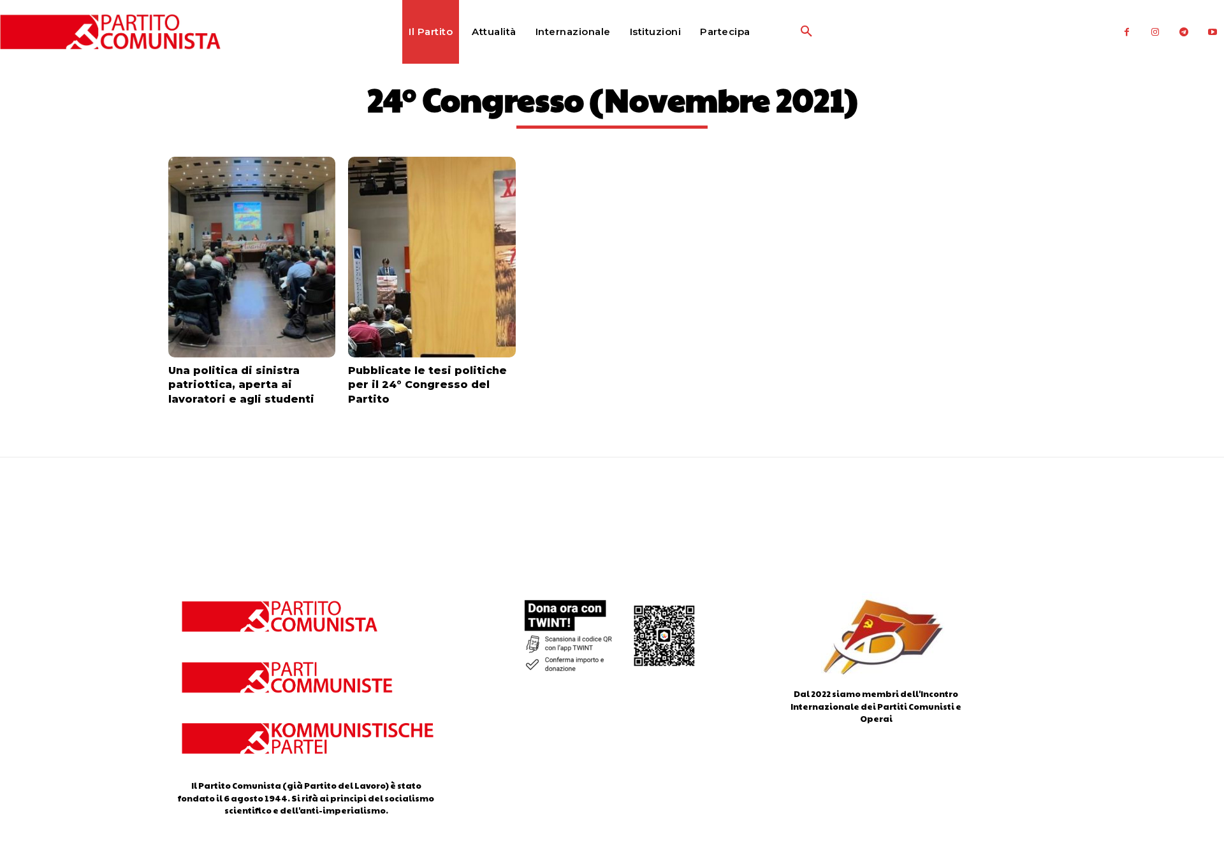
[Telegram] (1184, 32)
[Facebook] (1127, 32)
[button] (776, 32)
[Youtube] (1213, 32)
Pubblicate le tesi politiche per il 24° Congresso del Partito (427, 384)
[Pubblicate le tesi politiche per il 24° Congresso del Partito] (431, 257)
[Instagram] (1155, 32)
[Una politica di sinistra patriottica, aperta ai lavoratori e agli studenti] (251, 257)
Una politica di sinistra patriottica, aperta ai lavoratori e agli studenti (241, 384)
